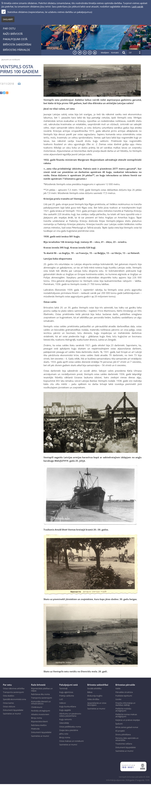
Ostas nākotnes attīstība (13, 688)
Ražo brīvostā (13, 34)
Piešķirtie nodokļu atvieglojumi (123, 710)
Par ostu (9, 28)
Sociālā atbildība (94, 688)
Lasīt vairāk (137, 6)
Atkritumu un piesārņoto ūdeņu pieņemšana (70, 715)
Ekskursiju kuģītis (94, 696)
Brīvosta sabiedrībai (17, 44)
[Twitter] (4, 93)
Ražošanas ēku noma (40, 694)
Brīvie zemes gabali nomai (126, 727)
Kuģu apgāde (65, 710)
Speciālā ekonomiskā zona (14, 699)
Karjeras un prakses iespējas (127, 720)
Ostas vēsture (9, 706)
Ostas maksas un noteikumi (71, 741)
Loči (61, 699)
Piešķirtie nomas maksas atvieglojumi (126, 715)
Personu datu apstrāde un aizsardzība (126, 739)
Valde (117, 688)
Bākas (89, 692)
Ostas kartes (8, 703)
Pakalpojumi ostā (15, 39)
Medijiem (105, 52)
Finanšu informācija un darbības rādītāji (125, 704)
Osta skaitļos (8, 696)
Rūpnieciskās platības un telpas (42, 689)
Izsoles (118, 699)
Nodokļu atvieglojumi (40, 711)
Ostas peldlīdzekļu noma (70, 727)
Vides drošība (93, 699)
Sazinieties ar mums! (12, 714)
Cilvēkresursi (36, 707)
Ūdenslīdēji (64, 723)
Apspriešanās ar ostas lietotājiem (96, 704)
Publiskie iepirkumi (123, 696)
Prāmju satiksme (66, 696)
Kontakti (115, 52)
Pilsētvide (35, 729)
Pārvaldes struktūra (124, 692)
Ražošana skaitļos (39, 725)
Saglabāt (8, 19)
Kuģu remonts (65, 719)
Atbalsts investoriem (40, 714)
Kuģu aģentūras (66, 692)
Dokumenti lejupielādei (13, 710)
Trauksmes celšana (123, 744)
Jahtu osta (63, 734)
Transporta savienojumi (13, 692)
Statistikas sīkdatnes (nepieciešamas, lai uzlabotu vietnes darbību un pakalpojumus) (49, 12)
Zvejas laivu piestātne (68, 730)
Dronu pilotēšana (123, 734)
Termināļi (63, 688)
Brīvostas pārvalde (16, 50)
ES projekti (120, 731)
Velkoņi (62, 703)
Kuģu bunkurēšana (67, 706)
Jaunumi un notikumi (10, 59)
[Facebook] (1, 93)
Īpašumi (119, 724)
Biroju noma (36, 718)
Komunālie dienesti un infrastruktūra (41, 702)
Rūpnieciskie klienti (39, 721)
